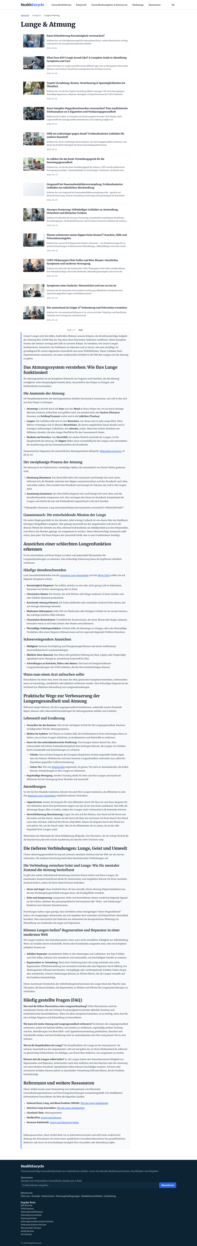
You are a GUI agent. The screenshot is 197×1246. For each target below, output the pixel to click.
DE (173, 4)
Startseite (25, 15)
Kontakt (35, 1196)
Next (81, 330)
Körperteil (81, 4)
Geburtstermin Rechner (31, 1215)
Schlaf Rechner (27, 1231)
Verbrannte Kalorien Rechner (33, 1224)
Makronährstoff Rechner (32, 1212)
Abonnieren (154, 4)
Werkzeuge (138, 4)
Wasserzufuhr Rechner (31, 1228)
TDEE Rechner (27, 1208)
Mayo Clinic (104, 575)
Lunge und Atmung (51, 1117)
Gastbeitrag (110, 1196)
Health (32, 5)
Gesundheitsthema (61, 4)
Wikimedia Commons (110, 451)
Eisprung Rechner (29, 1218)
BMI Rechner (26, 1205)
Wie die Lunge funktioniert (94, 1103)
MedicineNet (58, 767)
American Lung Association (74, 575)
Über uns (25, 1196)
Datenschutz (47, 1196)
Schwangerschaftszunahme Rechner (37, 1221)
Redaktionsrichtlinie (91, 1196)
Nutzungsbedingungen (68, 1196)
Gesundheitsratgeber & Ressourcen (109, 4)
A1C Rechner (26, 1234)
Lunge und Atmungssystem (64, 1122)
